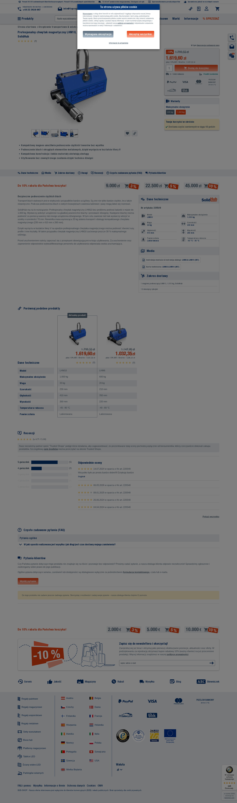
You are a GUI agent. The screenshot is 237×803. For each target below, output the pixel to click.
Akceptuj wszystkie (140, 34)
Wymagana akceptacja (98, 34)
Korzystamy (87, 14)
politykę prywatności (126, 23)
